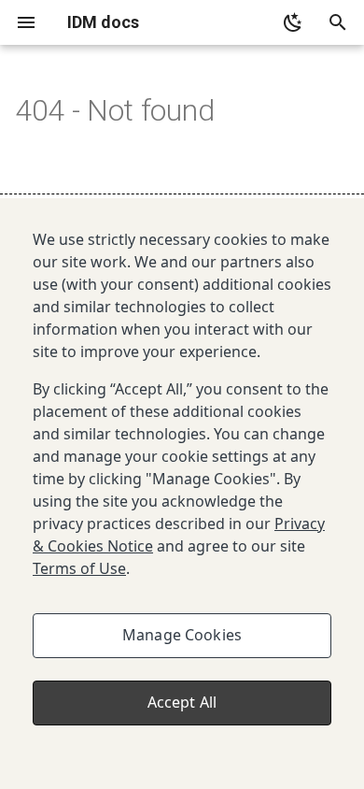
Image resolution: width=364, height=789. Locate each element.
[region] (182, 493)
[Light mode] (293, 22)
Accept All (182, 702)
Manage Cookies (182, 634)
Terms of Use (79, 568)
